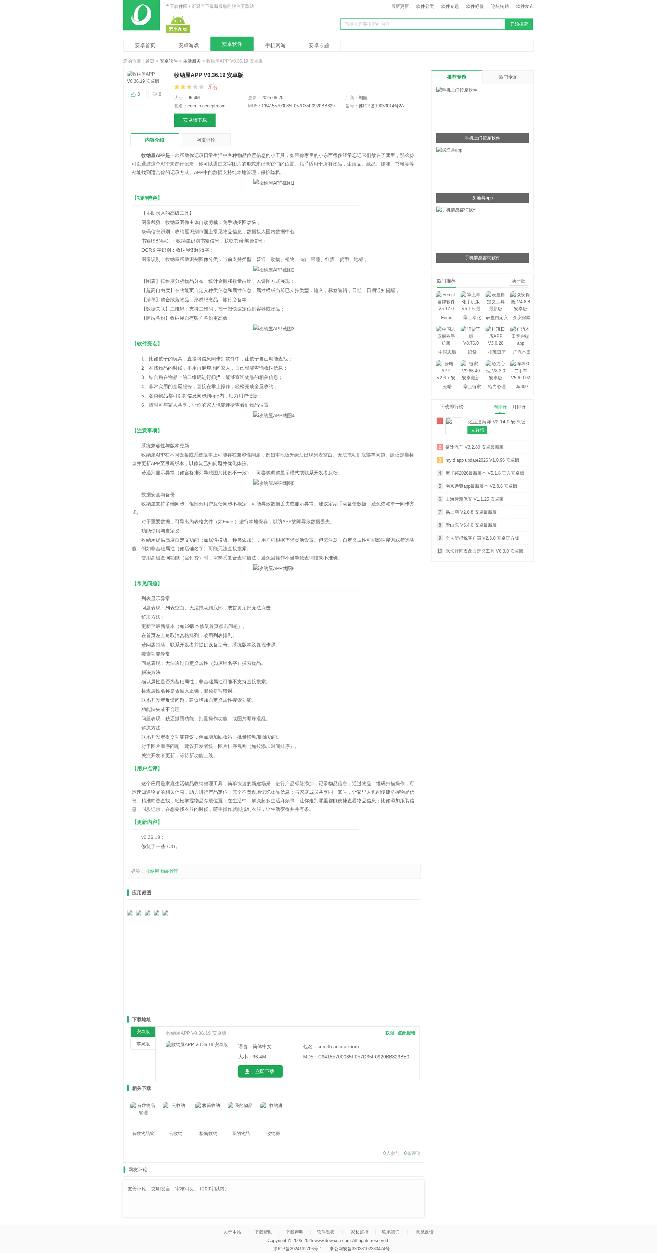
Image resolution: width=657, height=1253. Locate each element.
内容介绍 (154, 140)
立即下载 (264, 1071)
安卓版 (143, 1031)
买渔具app (482, 197)
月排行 (519, 406)
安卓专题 (319, 45)
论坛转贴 (500, 6)
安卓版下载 (195, 120)
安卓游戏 (188, 45)
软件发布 (525, 6)
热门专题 (508, 77)
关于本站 (232, 1232)
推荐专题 (456, 77)
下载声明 (295, 1232)
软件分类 (425, 6)
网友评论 (206, 140)
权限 (389, 1033)
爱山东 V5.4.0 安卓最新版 (471, 525)
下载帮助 (263, 1232)
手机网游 (275, 45)
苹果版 (143, 1043)
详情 (480, 430)
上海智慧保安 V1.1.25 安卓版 (475, 499)
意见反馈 (425, 1232)
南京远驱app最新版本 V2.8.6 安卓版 (481, 486)
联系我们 (391, 1232)
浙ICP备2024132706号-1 (297, 1248)
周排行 (500, 406)
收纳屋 (152, 871)
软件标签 (475, 6)
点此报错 (406, 1033)
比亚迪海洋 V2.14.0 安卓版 (496, 421)
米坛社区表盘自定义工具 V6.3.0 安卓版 (485, 551)
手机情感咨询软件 (482, 257)
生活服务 (192, 61)
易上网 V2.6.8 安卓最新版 (471, 512)
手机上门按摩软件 (482, 138)
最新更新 (400, 6)
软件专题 (450, 6)
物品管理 (169, 871)
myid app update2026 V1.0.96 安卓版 (482, 460)
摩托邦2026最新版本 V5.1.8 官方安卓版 (485, 473)
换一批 (518, 280)
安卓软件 (232, 44)
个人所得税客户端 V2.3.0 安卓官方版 (482, 538)
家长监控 (360, 1232)
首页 (149, 61)
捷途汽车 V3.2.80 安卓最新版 (475, 447)
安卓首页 (145, 45)
